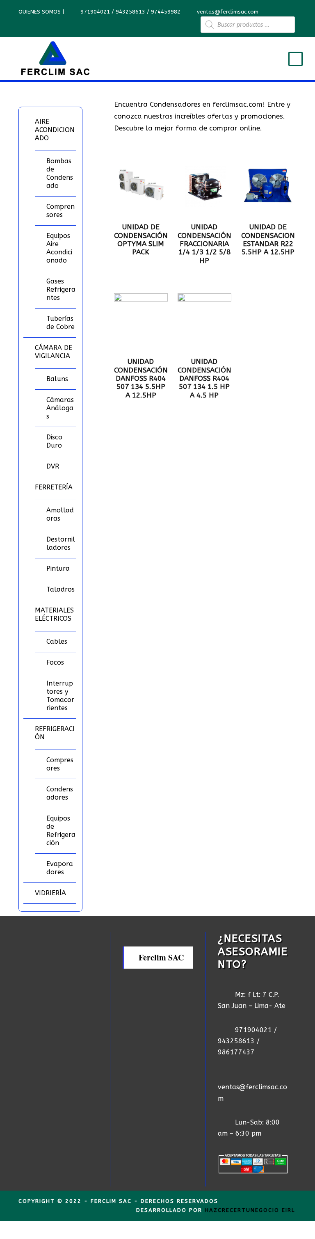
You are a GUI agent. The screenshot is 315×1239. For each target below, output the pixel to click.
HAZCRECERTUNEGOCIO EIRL (250, 1210)
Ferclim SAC (161, 957)
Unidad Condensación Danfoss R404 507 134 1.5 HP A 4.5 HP (204, 378)
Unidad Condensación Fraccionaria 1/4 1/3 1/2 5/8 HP (204, 244)
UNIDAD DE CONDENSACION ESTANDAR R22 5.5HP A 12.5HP (268, 239)
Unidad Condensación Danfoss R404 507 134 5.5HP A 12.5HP (141, 378)
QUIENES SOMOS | (42, 12)
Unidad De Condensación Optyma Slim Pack (141, 239)
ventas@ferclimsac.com (227, 12)
